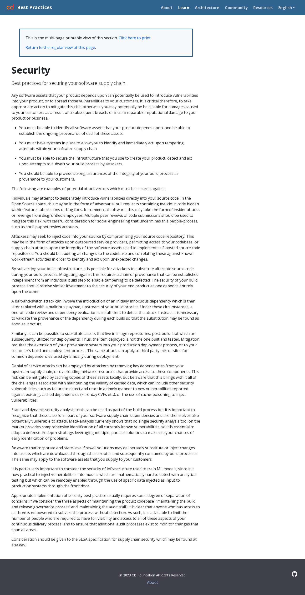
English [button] (285, 7)
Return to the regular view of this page (60, 47)
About (152, 582)
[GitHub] (294, 574)
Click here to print (135, 37)
